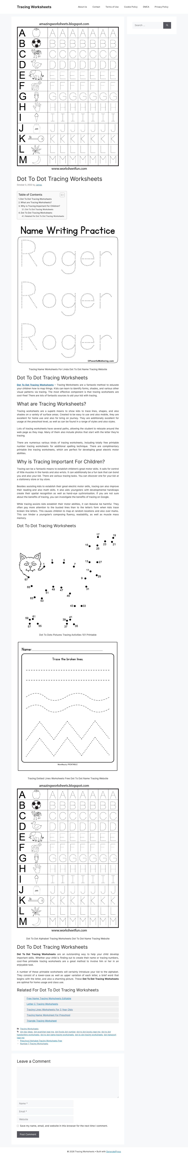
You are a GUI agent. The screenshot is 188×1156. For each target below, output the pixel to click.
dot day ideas (26, 1032)
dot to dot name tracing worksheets (57, 1034)
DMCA (146, 7)
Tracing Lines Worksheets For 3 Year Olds (50, 1009)
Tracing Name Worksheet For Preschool (48, 1015)
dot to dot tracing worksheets (89, 1034)
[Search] (167, 25)
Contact (96, 7)
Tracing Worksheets (34, 7)
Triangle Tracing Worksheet (42, 1020)
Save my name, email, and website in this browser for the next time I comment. (64, 1125)
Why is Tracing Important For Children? (40, 206)
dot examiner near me (44, 1032)
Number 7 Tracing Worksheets (34, 1043)
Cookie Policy (130, 7)
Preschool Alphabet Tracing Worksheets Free (41, 1041)
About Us (82, 7)
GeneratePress (113, 1151)
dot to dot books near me (88, 1032)
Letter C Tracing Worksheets (42, 1004)
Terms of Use (112, 7)
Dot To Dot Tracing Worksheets (36, 199)
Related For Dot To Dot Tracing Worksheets (44, 216)
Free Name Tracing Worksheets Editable (49, 998)
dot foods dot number (65, 1032)
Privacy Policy (161, 7)
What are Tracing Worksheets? (36, 202)
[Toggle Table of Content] (61, 195)
